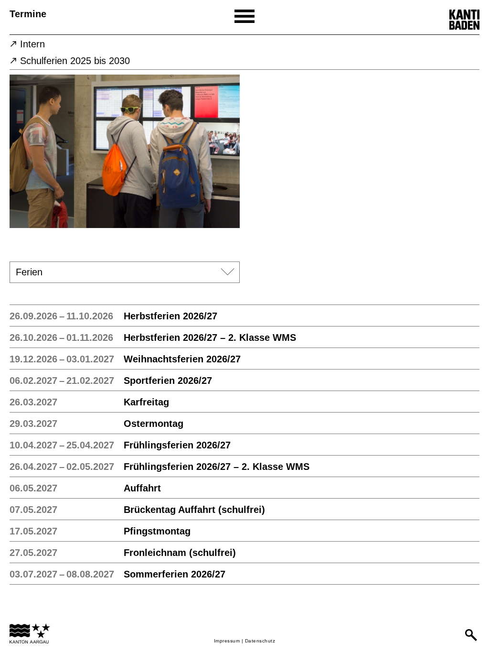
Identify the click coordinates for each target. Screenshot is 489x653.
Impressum (227, 640)
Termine (28, 14)
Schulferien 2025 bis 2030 (75, 60)
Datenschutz (260, 640)
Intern (32, 44)
